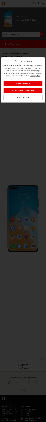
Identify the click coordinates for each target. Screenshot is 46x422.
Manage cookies (23, 97)
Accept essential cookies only (23, 90)
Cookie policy (35, 76)
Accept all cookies (23, 84)
